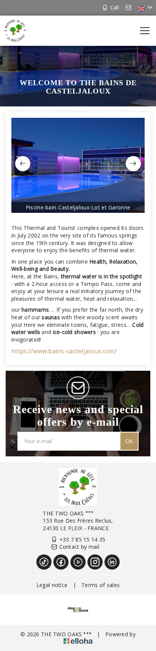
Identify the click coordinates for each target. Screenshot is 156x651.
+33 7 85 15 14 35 (82, 539)
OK (129, 441)
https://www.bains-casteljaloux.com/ (64, 351)
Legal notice (51, 585)
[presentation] (22, 163)
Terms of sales (100, 585)
